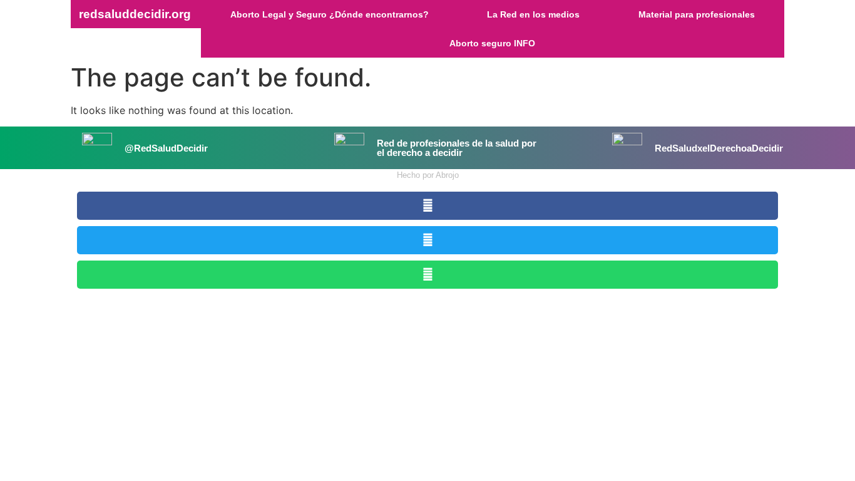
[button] (427, 206)
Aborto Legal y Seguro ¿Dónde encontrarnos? (329, 14)
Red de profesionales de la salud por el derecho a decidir (456, 148)
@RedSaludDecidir (166, 148)
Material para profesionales (696, 14)
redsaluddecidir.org (135, 14)
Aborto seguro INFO (492, 43)
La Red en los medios (533, 14)
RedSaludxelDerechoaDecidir (719, 148)
